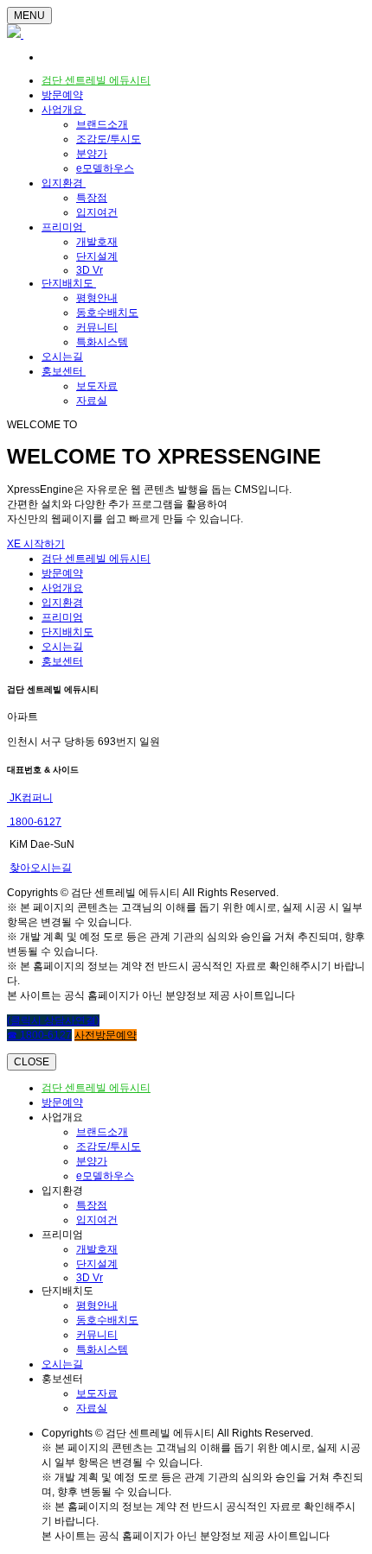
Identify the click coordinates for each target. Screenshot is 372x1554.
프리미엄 (64, 227)
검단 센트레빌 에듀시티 (96, 80)
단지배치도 (69, 283)
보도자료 (97, 386)
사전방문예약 (105, 1035)
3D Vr (89, 270)
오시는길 (62, 357)
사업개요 (64, 110)
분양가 (91, 154)
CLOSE (31, 1062)
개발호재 (97, 242)
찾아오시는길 (41, 868)
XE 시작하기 (36, 544)
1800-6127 (34, 822)
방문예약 (62, 95)
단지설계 (97, 256)
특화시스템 (102, 342)
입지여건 (97, 212)
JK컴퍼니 (30, 798)
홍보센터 (64, 371)
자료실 (91, 401)
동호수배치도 (107, 312)
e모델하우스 (105, 168)
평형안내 (97, 298)
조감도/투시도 (108, 139)
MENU (29, 15)
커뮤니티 (97, 327)
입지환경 (64, 183)
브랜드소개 (102, 124)
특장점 (91, 198)
